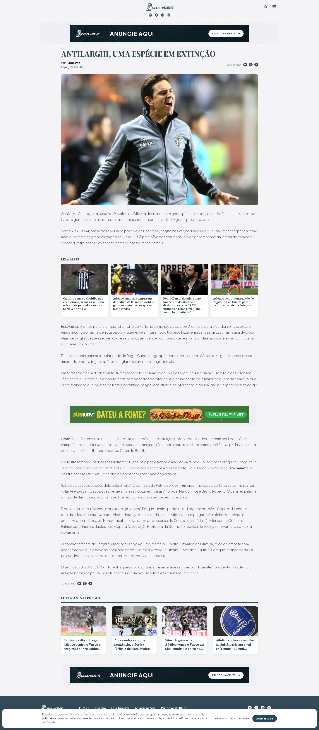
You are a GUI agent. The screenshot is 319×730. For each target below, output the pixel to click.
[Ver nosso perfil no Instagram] (162, 15)
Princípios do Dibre (173, 708)
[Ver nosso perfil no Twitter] (150, 15)
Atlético (83, 708)
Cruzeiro (100, 708)
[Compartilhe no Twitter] (245, 65)
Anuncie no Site (145, 708)
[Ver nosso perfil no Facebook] (156, 15)
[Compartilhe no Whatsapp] (251, 65)
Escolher (244, 718)
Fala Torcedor (120, 708)
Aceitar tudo (264, 718)
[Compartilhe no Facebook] (256, 65)
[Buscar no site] (265, 7)
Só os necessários (225, 718)
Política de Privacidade (182, 718)
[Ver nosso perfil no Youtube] (169, 15)
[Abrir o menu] (274, 7)
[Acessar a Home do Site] (159, 7)
